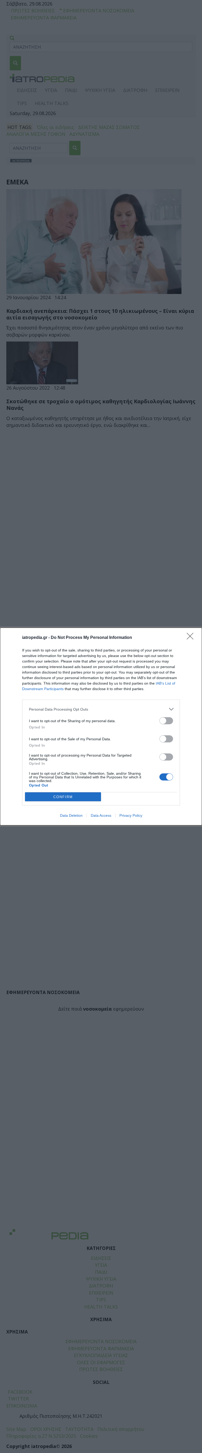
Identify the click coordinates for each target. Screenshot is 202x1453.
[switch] (166, 720)
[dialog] (101, 726)
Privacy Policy (130, 815)
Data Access (101, 815)
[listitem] (101, 709)
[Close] (192, 638)
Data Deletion (71, 815)
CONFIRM (63, 797)
